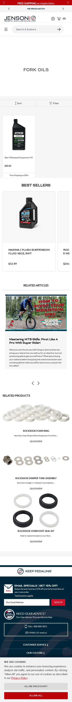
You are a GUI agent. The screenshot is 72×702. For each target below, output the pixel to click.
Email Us (38, 633)
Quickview (36, 441)
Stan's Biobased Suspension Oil (19, 157)
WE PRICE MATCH (36, 9)
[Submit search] (59, 29)
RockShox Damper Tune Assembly (36, 478)
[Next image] (38, 383)
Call (37, 626)
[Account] (53, 18)
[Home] (20, 19)
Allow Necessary (36, 686)
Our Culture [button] (35, 652)
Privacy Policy (19, 677)
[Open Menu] (6, 29)
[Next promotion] (63, 9)
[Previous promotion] (9, 9)
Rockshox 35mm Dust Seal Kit (36, 531)
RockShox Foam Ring (36, 431)
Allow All (35, 695)
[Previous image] (33, 383)
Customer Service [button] (35, 644)
